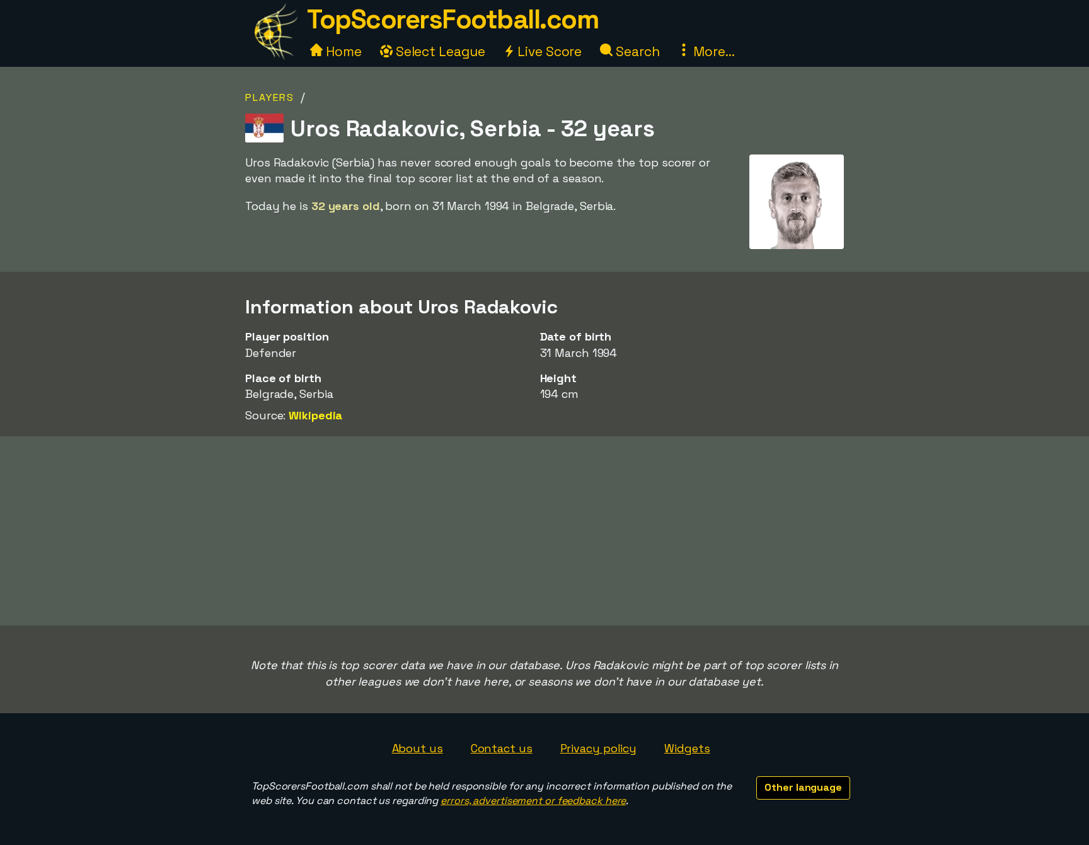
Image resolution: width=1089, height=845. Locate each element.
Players (269, 97)
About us (417, 748)
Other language (803, 787)
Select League (439, 51)
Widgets (687, 748)
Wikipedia (315, 415)
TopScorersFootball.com (452, 19)
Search (636, 51)
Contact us (502, 748)
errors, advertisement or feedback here (533, 800)
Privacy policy (598, 748)
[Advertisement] (544, 531)
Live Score (548, 51)
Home (342, 51)
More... (712, 51)
